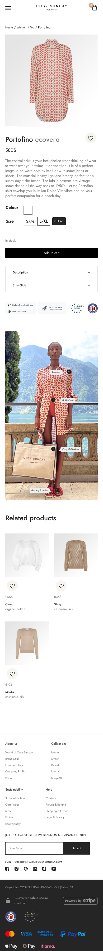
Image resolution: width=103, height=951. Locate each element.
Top (32, 27)
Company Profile (15, 771)
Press (8, 778)
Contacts (51, 798)
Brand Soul (12, 759)
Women (21, 27)
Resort (55, 765)
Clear (59, 221)
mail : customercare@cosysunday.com (33, 862)
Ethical (9, 817)
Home (9, 27)
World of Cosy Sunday (19, 752)
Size (10, 221)
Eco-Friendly (13, 824)
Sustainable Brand (16, 798)
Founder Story (14, 765)
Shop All (56, 778)
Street (55, 759)
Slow (8, 811)
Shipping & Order (57, 811)
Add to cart (51, 253)
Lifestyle (56, 771)
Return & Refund (56, 805)
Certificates (12, 805)
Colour (12, 207)
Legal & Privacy (55, 817)
